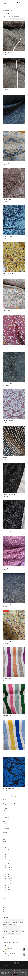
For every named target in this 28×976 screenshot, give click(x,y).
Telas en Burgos (15, 931)
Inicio (4, 10)
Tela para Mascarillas (19, 940)
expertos (15, 922)
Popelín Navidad (8, 878)
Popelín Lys (6, 874)
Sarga (4, 900)
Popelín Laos (7, 865)
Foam (4, 819)
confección (17, 920)
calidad (12, 920)
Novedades (9, 924)
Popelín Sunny (7, 883)
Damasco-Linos (6, 817)
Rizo (4, 896)
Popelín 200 (6, 847)
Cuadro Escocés (6, 815)
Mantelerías (6, 832)
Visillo (4, 914)
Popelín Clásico (7, 849)
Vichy (4, 909)
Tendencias (5, 933)
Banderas (5, 810)
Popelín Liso (6, 891)
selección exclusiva (7, 929)
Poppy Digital (7, 889)
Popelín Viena (7, 885)
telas (9, 931)
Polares (4, 843)
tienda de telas (12, 933)
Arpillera (5, 808)
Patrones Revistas (7, 837)
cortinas (22, 920)
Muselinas (5, 835)
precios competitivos (7, 926)
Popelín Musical (7, 876)
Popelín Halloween (8, 861)
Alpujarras (5, 806)
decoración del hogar (7, 922)
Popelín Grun (7, 858)
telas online (22, 931)
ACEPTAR (14, 974)
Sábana (4, 898)
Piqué (4, 839)
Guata (4, 826)
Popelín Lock (7, 869)
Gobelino (5, 823)
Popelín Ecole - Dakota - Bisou (11, 852)
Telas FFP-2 (5, 905)
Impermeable (6, 828)
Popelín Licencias (8, 867)
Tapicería (5, 903)
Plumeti (4, 841)
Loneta (4, 830)
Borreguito (5, 812)
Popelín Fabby (7, 854)
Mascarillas (20, 922)
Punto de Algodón (7, 894)
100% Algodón (6, 920)
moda (4, 924)
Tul (3, 907)
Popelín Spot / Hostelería (10, 880)
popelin (14, 924)
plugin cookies (24, 974)
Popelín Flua (7, 856)
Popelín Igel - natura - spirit (10, 863)
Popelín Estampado (7, 846)
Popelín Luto (7, 872)
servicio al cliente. (16, 929)
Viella (4, 911)
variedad (18, 933)
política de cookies (13, 972)
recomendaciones (16, 926)
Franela (4, 821)
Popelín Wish (7, 887)
